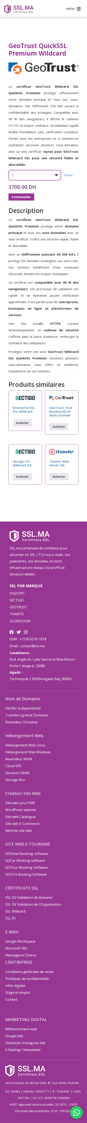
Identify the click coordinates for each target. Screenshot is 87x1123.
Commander (21, 197)
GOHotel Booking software (26, 853)
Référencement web (21, 1029)
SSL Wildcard (15, 911)
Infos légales (15, 985)
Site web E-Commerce (22, 823)
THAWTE (17, 614)
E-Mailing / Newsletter (23, 1049)
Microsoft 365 (16, 948)
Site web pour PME (20, 803)
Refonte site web (18, 830)
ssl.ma (9, 1083)
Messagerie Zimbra (20, 955)
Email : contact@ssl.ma (27, 646)
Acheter (22, 423)
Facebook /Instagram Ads (25, 1043)
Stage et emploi (17, 992)
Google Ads (14, 1036)
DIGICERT (17, 593)
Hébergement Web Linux (25, 745)
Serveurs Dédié (17, 773)
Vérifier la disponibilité (23, 708)
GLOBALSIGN (20, 621)
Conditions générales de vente (29, 971)
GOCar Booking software (25, 860)
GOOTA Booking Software (26, 874)
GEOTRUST (18, 607)
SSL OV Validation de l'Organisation (33, 904)
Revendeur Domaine (21, 722)
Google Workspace (20, 941)
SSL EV (10, 918)
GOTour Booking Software (26, 867)
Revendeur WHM (18, 759)
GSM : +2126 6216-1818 (28, 639)
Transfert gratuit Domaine (26, 715)
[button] (70, 9)
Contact (11, 999)
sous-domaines (19, 365)
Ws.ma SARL (38, 1083)
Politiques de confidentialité (27, 978)
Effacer (68, 175)
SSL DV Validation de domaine (28, 897)
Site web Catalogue (20, 816)
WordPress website (20, 809)
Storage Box (15, 779)
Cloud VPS (13, 766)
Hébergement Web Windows (28, 752)
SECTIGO (17, 600)
